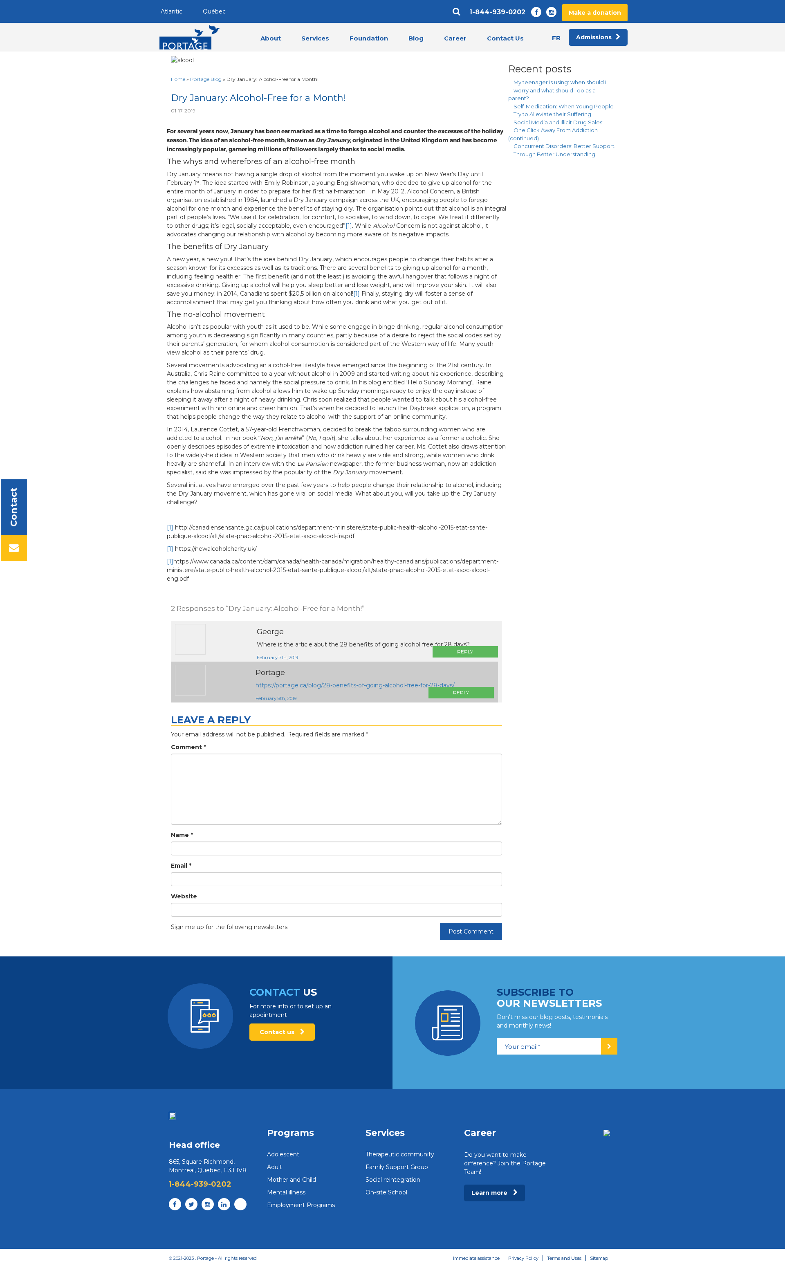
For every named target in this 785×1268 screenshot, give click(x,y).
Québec (214, 11)
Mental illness (286, 1192)
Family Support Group (397, 1167)
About (270, 38)
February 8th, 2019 (276, 698)
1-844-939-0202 (497, 12)
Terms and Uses (564, 1258)
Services (315, 38)
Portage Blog (206, 79)
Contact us (278, 1032)
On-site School (386, 1192)
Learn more (490, 1192)
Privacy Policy (523, 1258)
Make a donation (595, 12)
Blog (416, 38)
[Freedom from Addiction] (189, 37)
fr (556, 38)
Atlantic (171, 11)
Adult (274, 1167)
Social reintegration (393, 1179)
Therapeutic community (400, 1154)
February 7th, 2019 (277, 657)
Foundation (369, 38)
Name (182, 835)
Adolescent (283, 1154)
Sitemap (599, 1258)
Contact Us (505, 38)
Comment (188, 747)
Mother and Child (291, 1179)
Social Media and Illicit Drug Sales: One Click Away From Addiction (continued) (555, 130)
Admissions (594, 37)
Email (181, 865)
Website (184, 896)
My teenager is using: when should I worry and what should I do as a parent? (557, 90)
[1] (348, 225)
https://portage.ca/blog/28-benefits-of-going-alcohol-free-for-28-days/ (355, 685)
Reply (465, 652)
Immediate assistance (476, 1258)
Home (178, 79)
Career (455, 38)
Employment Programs (301, 1205)
